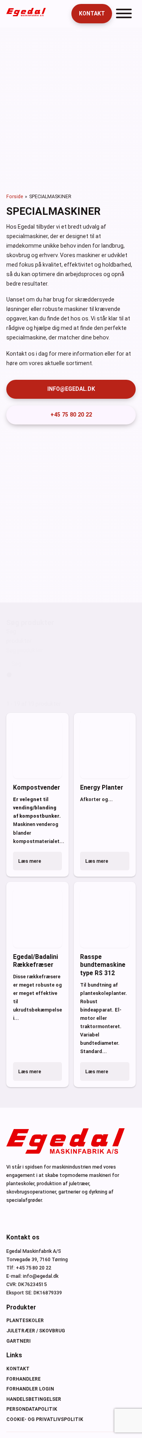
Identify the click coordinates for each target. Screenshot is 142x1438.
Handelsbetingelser (33, 1399)
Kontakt (92, 13)
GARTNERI (18, 1341)
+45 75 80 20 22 (71, 414)
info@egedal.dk (71, 389)
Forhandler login (30, 1389)
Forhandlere (23, 1379)
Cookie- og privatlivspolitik (44, 1419)
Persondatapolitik (31, 1409)
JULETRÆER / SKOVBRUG (35, 1331)
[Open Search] (60, 14)
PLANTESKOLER (25, 1320)
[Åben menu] (124, 13)
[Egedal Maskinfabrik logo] (26, 14)
